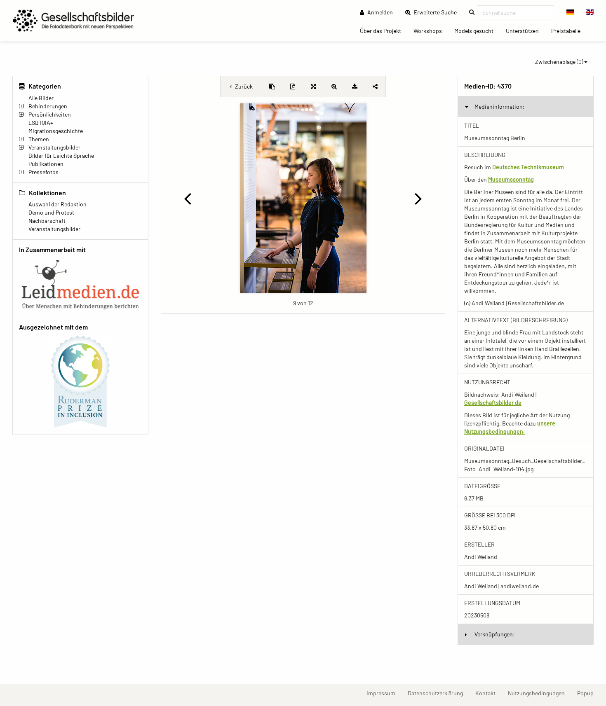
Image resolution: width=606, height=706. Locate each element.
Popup (588, 693)
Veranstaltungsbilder (54, 147)
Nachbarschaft (47, 220)
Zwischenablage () (559, 61)
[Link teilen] (375, 86)
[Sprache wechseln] (570, 12)
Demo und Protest (51, 212)
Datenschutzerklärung (438, 693)
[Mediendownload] (354, 86)
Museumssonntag (511, 179)
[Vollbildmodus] (313, 86)
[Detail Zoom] (334, 86)
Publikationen (45, 163)
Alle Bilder (41, 97)
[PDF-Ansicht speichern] (292, 86)
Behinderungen (47, 106)
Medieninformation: (499, 106)
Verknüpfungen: (494, 634)
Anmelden (379, 12)
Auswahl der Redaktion (57, 204)
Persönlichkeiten (49, 114)
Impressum (384, 693)
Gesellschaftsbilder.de (492, 402)
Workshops (430, 30)
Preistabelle (569, 30)
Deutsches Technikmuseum (528, 167)
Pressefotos (43, 171)
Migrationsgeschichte (55, 130)
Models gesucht (477, 30)
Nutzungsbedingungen (539, 693)
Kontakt (488, 693)
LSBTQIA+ (40, 122)
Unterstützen (525, 30)
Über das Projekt (383, 30)
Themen (38, 139)
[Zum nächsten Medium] (418, 198)
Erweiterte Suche (438, 12)
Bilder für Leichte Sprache (61, 155)
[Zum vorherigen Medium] (187, 198)
